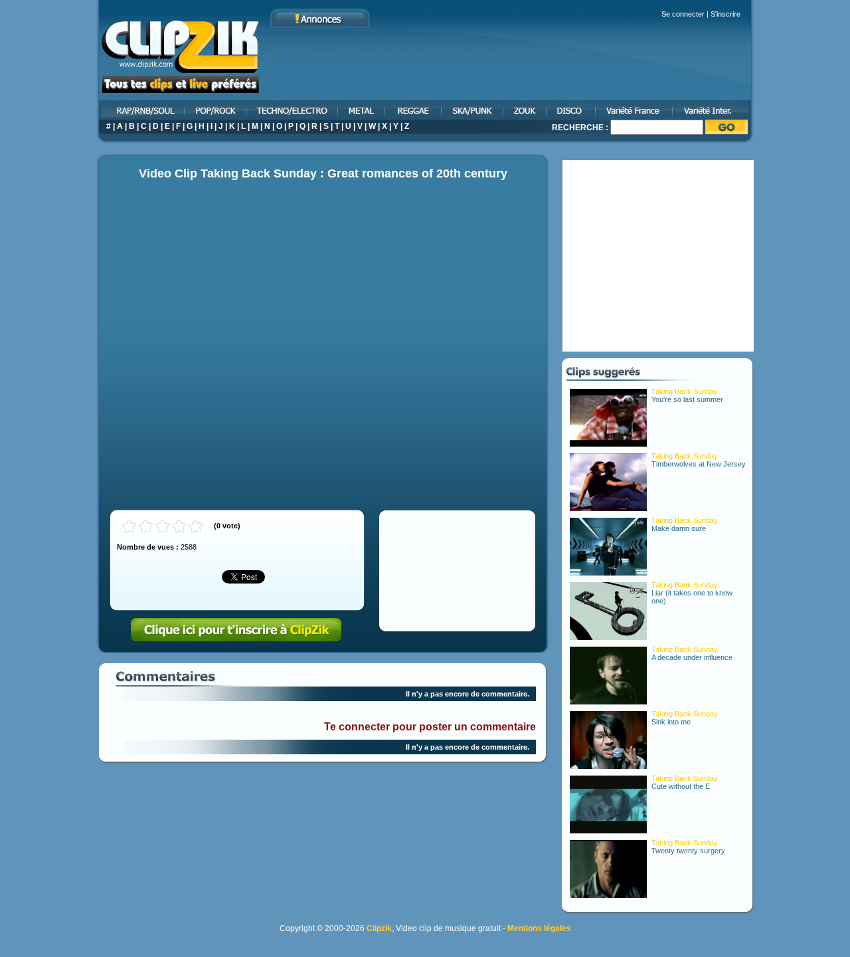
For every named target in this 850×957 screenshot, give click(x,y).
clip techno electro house (293, 110)
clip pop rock (216, 110)
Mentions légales (539, 928)
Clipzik (379, 928)
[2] (145, 526)
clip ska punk (473, 110)
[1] (129, 526)
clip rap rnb (140, 110)
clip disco (571, 110)
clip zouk (525, 110)
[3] (162, 526)
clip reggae (414, 110)
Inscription (236, 630)
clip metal (362, 110)
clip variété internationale (713, 110)
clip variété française (634, 110)
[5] (195, 526)
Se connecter (683, 14)
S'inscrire (725, 14)
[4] (179, 526)
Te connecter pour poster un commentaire (430, 726)
